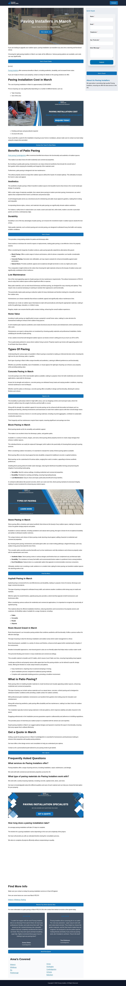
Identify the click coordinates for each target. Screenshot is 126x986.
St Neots (49, 972)
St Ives (49, 964)
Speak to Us (45, 396)
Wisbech (10, 899)
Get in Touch (46, 234)
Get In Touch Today (46, 61)
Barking (23, 899)
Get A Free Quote (46, 951)
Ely (11, 970)
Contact (114, 3)
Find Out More (46, 573)
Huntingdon (50, 966)
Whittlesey (17, 899)
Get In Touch (102, 73)
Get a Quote (44, 32)
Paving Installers (13, 70)
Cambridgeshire (51, 969)
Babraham (50, 975)
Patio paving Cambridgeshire (17, 155)
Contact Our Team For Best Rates (46, 145)
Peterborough (14, 973)
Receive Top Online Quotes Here (45, 904)
